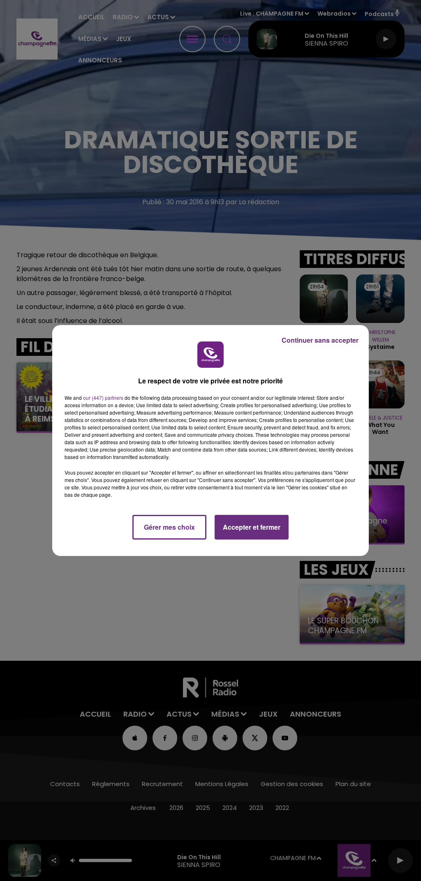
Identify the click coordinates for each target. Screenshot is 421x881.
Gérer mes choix (169, 527)
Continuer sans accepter (320, 340)
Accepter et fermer (251, 527)
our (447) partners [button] (103, 397)
